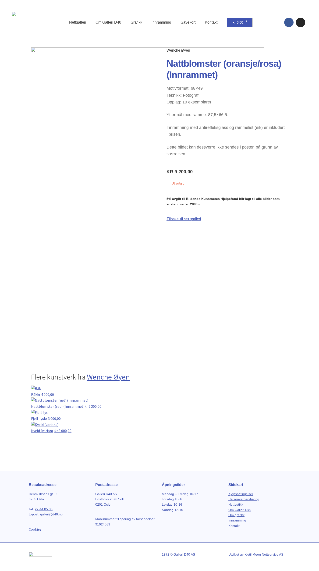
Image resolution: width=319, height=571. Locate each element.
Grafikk (136, 22)
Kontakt (211, 22)
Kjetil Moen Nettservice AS (264, 554)
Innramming (161, 22)
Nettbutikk (235, 504)
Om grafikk (236, 515)
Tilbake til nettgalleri (184, 219)
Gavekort (188, 22)
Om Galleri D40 (108, 22)
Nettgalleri (77, 22)
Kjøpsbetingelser (240, 494)
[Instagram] (300, 22)
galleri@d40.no (51, 514)
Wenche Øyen (178, 50)
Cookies (35, 529)
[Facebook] (289, 22)
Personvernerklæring (243, 499)
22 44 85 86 (44, 509)
